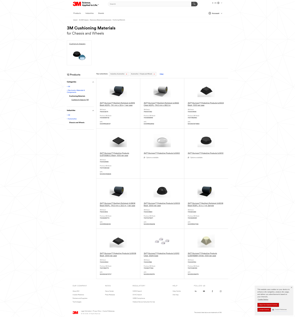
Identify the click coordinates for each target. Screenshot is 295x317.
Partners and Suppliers (80, 298)
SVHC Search (137, 295)
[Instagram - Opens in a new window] (220, 291)
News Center (109, 291)
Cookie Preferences (108, 311)
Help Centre (177, 291)
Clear (162, 74)
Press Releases (110, 295)
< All (68, 87)
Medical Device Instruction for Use (144, 302)
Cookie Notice (263, 299)
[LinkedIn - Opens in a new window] (195, 291)
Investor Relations (78, 295)
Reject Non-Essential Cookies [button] (268, 305)
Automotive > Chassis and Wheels (141, 74)
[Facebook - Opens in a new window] (212, 291)
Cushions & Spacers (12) (80, 100)
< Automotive (72, 119)
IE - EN (214, 3)
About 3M (76, 291)
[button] (279, 310)
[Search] (194, 4)
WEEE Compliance (139, 298)
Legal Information (86, 311)
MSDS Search (137, 291)
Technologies (77, 302)
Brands (101, 13)
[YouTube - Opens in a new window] (204, 291)
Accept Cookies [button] (264, 309)
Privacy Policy (97, 311)
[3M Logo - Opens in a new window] (86, 4)
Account (216, 13)
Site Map (176, 295)
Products (77, 13)
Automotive (117, 74)
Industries (90, 13)
